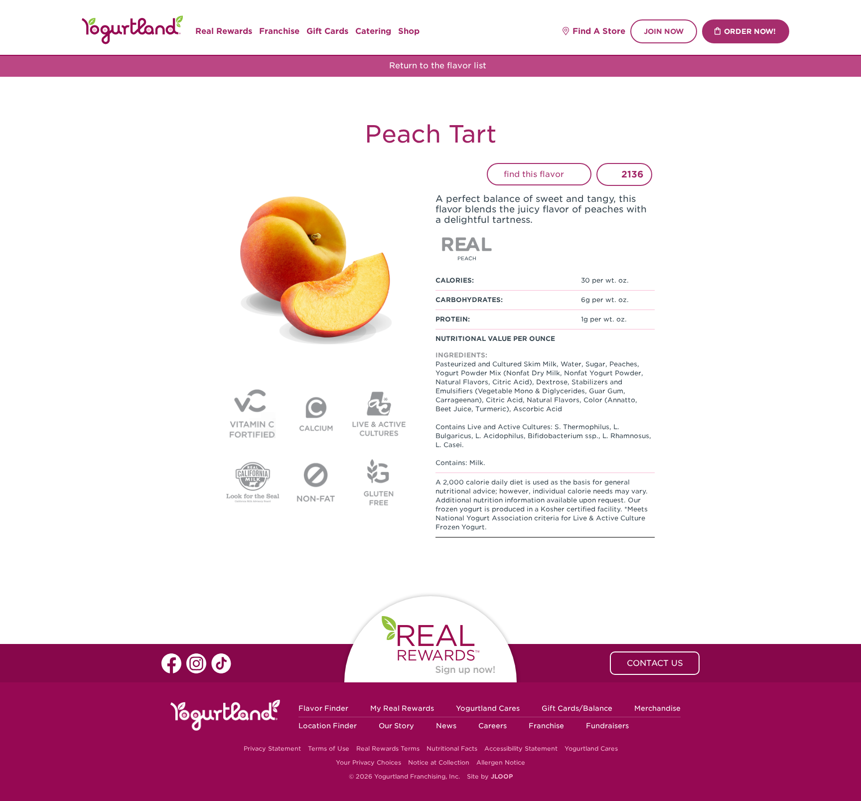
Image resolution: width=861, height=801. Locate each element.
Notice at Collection (438, 762)
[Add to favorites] (610, 174)
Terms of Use (328, 748)
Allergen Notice (500, 762)
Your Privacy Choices (368, 762)
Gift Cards (327, 31)
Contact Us (655, 663)
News (446, 726)
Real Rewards (223, 31)
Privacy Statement (272, 748)
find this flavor (535, 174)
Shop (409, 31)
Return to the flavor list (436, 65)
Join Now (664, 31)
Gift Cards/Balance (577, 708)
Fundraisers (607, 726)
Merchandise (657, 708)
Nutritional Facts (452, 748)
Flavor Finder (323, 708)
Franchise (279, 31)
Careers (492, 726)
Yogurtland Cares (488, 708)
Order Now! (750, 31)
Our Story (396, 726)
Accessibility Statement (521, 748)
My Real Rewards (402, 708)
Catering (373, 31)
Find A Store (599, 31)
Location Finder (327, 726)
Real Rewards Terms (388, 748)
